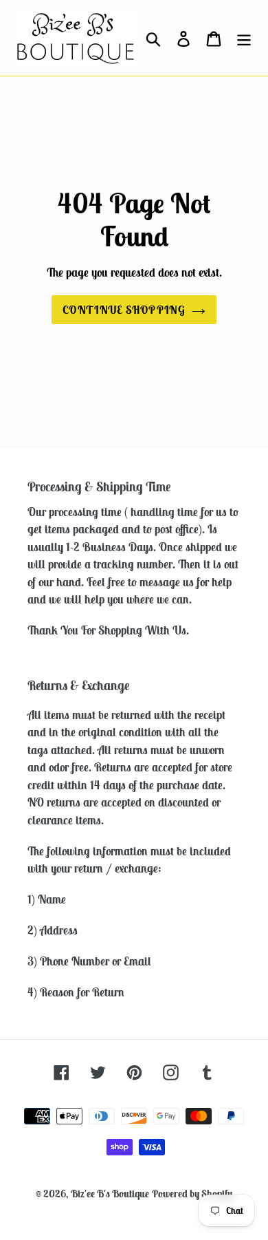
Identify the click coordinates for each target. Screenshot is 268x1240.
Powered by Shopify (192, 1193)
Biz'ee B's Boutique (110, 1193)
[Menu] (244, 37)
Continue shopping (124, 310)
